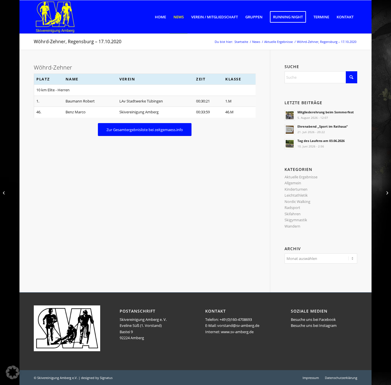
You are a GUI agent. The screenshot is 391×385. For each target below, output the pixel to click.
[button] (12, 372)
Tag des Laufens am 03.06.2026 (321, 141)
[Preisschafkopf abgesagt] (386, 192)
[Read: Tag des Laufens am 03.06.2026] (290, 144)
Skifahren (293, 213)
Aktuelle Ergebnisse (301, 176)
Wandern (292, 226)
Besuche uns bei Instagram (314, 325)
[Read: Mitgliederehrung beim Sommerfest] (290, 115)
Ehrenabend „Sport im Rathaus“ (322, 126)
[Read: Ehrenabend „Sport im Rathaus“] (290, 130)
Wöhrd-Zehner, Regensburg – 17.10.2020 (77, 41)
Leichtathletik (296, 195)
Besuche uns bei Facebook (313, 319)
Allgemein (293, 182)
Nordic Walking (297, 201)
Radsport (292, 207)
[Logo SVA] (55, 16)
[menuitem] (160, 16)
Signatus (106, 378)
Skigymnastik (296, 219)
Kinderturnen (296, 189)
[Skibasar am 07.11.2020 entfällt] (4, 192)
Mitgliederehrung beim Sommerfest (325, 112)
